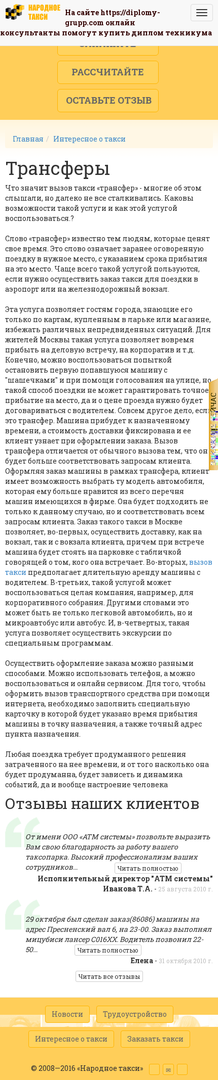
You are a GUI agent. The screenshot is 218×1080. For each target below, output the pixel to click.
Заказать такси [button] (155, 1039)
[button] (108, 72)
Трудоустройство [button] (135, 1014)
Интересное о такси (89, 139)
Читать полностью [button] (148, 868)
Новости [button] (67, 1014)
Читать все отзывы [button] (109, 976)
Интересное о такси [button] (71, 1039)
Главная (28, 139)
